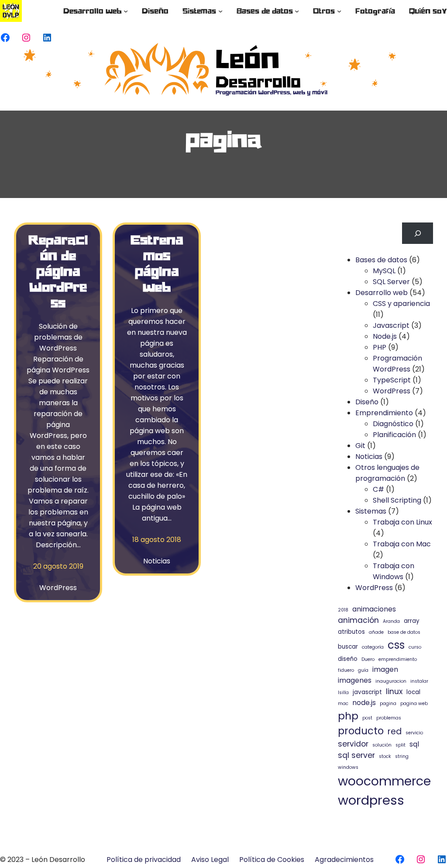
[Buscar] (417, 233)
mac (343, 703)
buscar (348, 647)
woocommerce (384, 781)
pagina (388, 703)
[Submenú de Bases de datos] (297, 11)
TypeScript (392, 380)
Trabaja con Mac (402, 544)
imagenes (354, 680)
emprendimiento (397, 659)
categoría (373, 647)
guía (363, 670)
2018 (343, 610)
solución (382, 745)
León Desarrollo (58, 860)
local (413, 692)
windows (348, 767)
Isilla (343, 692)
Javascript (391, 325)
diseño (348, 659)
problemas (388, 718)
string (402, 756)
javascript (367, 692)
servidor (353, 744)
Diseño (366, 402)
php (348, 716)
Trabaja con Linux (402, 522)
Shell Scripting (397, 500)
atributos (351, 632)
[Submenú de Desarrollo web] (126, 11)
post (367, 718)
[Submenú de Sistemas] (220, 11)
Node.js (385, 336)
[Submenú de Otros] (339, 11)
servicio (414, 733)
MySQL (384, 271)
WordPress (58, 588)
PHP (379, 347)
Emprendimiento (384, 413)
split (400, 745)
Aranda (391, 621)
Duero (368, 659)
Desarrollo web (381, 293)
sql (414, 744)
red (395, 731)
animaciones (374, 609)
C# (378, 489)
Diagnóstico (393, 424)
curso (415, 647)
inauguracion (390, 681)
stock (385, 756)
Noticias (156, 561)
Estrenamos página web (157, 263)
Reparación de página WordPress (58, 271)
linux (394, 691)
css (396, 645)
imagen (385, 669)
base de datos (404, 632)
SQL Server (391, 282)
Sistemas (370, 511)
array (411, 621)
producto (361, 731)
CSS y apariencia (401, 304)
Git (360, 446)
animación (358, 620)
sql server (356, 755)
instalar (419, 681)
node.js (364, 702)
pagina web (414, 703)
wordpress (371, 800)
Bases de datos (381, 260)
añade (376, 632)
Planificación (394, 435)
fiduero (346, 670)
